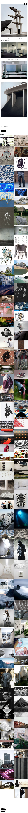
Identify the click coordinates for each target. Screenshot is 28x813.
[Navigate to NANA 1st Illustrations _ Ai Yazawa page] (7, 140)
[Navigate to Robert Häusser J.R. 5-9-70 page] (7, 332)
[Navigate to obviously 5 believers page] (7, 466)
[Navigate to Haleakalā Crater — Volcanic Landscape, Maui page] (7, 290)
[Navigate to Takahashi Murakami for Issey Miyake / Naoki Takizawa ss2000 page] (7, 199)
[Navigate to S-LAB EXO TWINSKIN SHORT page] (7, 155)
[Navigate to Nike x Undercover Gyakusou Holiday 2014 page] (7, 342)
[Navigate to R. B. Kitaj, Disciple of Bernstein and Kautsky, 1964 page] (7, 217)
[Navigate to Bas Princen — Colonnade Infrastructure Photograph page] (7, 485)
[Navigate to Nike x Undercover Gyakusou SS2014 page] (7, 448)
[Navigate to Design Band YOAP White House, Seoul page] (7, 519)
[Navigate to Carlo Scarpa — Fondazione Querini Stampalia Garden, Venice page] (7, 299)
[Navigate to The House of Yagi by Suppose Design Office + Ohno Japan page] (7, 270)
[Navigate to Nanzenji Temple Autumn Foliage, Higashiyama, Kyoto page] (7, 322)
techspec (4, 2)
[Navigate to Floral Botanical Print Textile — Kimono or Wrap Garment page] (7, 383)
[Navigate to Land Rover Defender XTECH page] (7, 397)
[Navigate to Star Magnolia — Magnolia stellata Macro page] (7, 729)
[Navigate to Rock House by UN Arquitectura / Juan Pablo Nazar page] (7, 784)
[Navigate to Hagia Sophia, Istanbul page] (7, 638)
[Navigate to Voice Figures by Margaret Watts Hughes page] (7, 187)
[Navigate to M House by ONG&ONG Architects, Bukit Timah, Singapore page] (7, 653)
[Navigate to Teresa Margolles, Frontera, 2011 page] (7, 475)
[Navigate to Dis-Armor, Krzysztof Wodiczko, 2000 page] (7, 504)
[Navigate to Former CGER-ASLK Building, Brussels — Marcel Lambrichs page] (7, 428)
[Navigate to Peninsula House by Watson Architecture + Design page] (7, 456)
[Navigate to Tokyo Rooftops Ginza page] (7, 280)
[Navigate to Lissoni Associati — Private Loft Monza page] (7, 549)
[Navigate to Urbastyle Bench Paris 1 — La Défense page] (7, 369)
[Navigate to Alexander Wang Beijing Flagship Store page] (7, 744)
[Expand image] (12, 144)
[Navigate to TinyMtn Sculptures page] (7, 495)
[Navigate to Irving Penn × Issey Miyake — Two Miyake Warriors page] (7, 411)
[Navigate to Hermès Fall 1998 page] (7, 678)
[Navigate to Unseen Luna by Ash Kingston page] (7, 698)
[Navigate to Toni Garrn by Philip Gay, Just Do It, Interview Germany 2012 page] (7, 356)
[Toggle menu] (27, 2)
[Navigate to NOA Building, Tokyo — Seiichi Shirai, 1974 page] (7, 759)
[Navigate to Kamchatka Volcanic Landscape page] (7, 663)
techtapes (3, 808)
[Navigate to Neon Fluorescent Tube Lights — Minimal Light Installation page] (7, 774)
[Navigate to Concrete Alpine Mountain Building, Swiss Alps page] (7, 584)
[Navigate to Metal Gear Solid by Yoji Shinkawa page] (7, 255)
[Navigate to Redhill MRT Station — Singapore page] (7, 310)
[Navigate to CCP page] (7, 237)
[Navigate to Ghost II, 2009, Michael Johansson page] (7, 569)
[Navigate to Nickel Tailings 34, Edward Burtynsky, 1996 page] (7, 439)
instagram (3, 811)
